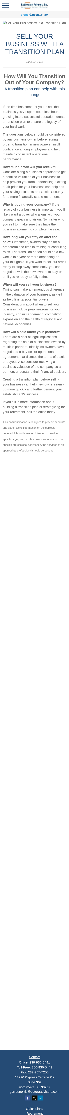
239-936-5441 (39, 1062)
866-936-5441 (42, 1067)
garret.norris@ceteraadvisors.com (34, 1091)
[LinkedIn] (40, 1098)
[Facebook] (27, 1098)
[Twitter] (34, 1098)
